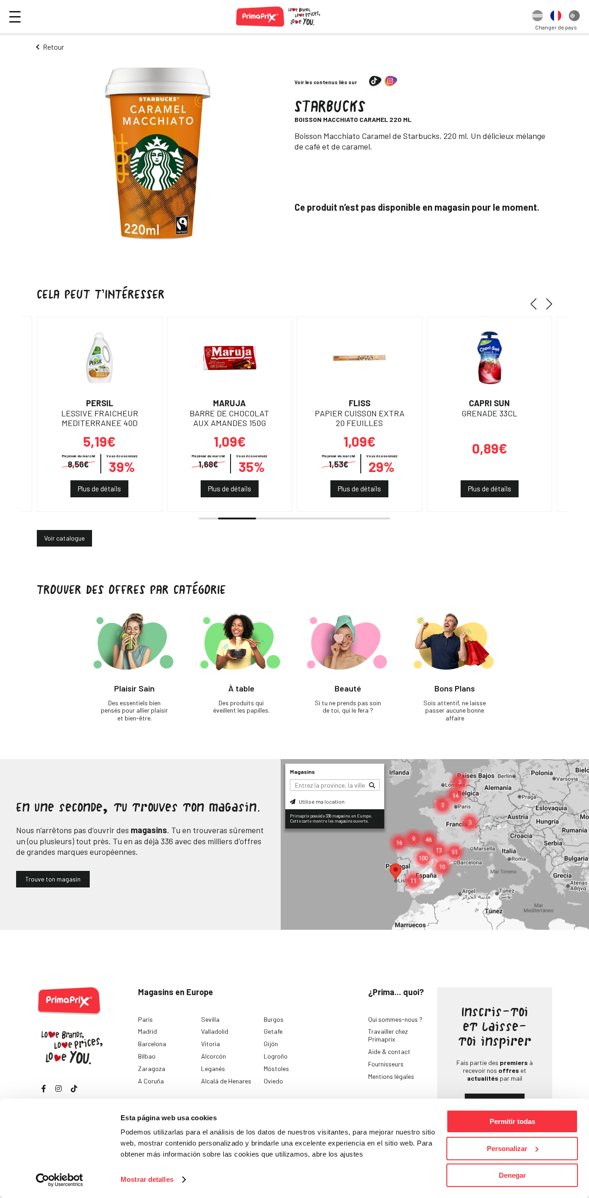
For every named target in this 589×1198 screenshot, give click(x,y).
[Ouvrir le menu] (15, 16)
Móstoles (276, 1068)
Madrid (147, 1031)
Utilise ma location (321, 801)
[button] (537, 304)
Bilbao (147, 1056)
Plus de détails (99, 488)
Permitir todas (512, 1121)
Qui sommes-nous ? (395, 1019)
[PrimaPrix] (278, 16)
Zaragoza (151, 1068)
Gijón (271, 1044)
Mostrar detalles (147, 1179)
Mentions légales (391, 1076)
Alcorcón (213, 1056)
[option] (537, 16)
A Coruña (151, 1081)
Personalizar (507, 1148)
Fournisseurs (386, 1064)
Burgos (273, 1019)
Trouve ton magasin (53, 879)
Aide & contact (389, 1051)
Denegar (512, 1175)
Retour (53, 46)
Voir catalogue (64, 538)
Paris (145, 1019)
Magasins (302, 771)
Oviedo (273, 1081)
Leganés (213, 1068)
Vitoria (210, 1044)
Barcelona (152, 1044)
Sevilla (210, 1019)
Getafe (273, 1031)
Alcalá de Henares (226, 1081)
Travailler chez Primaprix (388, 1035)
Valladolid (214, 1031)
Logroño (276, 1056)
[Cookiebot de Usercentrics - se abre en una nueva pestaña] (59, 1180)
